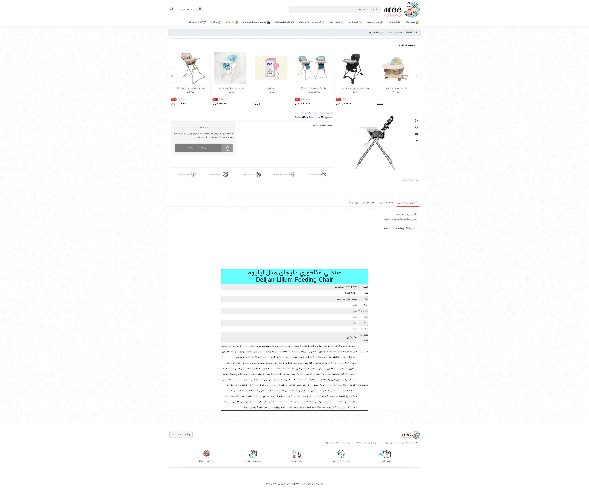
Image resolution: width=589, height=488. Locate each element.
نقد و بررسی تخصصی (408, 202)
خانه (416, 32)
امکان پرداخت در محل (248, 174)
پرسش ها (353, 202)
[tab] (408, 203)
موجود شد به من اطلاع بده (198, 148)
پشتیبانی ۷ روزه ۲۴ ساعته (281, 174)
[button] (417, 76)
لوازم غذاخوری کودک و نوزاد (305, 113)
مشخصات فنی (386, 202)
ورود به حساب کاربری (188, 9)
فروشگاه (408, 32)
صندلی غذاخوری (326, 113)
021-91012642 (361, 443)
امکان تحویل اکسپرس (313, 174)
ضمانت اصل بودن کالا (183, 174)
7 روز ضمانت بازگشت (216, 174)
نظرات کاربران (369, 202)
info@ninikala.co (331, 443)
